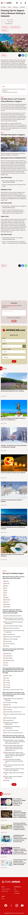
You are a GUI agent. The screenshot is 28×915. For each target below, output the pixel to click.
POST (14, 321)
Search (14, 361)
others (6, 665)
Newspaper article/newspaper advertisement (12, 727)
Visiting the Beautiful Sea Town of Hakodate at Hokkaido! (13, 528)
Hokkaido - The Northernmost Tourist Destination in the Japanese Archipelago (14, 446)
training (7, 646)
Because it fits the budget (11, 639)
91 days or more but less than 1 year (14, 689)
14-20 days (7, 682)
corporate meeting (9, 643)
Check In (4, 343)
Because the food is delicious (12, 628)
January (7, 581)
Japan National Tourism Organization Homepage (14, 699)
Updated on (3, 19)
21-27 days (7, 685)
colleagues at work (9, 660)
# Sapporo (4, 30)
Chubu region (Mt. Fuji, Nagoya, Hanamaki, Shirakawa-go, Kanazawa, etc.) (14, 761)
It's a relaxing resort (10, 634)
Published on (4, 21)
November (7, 604)
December (7, 607)
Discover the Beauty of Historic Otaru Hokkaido (13, 472)
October (7, 602)
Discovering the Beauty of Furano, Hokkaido (12, 391)
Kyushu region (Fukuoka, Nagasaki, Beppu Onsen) (13, 777)
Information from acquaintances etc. (14, 733)
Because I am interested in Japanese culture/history (14, 622)
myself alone (8, 653)
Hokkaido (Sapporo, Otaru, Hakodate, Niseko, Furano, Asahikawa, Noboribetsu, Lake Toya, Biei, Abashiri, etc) (15, 741)
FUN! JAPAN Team (8, 23)
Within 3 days (8, 675)
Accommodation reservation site (13, 712)
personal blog (8, 709)
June (6, 593)
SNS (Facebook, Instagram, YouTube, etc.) (15, 707)
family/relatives (9, 658)
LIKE (5, 55)
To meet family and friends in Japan (13, 626)
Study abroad (8, 641)
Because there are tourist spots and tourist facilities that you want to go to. (14, 618)
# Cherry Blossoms (15, 27)
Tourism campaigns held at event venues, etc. (15, 714)
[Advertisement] (7, 78)
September (7, 600)
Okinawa (7, 780)
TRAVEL (9, 7)
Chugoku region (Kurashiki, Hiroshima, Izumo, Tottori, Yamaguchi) (14, 769)
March (6, 586)
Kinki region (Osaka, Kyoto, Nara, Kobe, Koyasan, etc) (14, 765)
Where (4, 338)
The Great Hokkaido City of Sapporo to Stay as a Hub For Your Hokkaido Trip (13, 419)
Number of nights (6, 349)
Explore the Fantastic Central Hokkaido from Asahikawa (12, 555)
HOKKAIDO (15, 7)
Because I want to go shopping (12, 637)
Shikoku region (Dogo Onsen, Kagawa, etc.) (14, 773)
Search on (4, 355)
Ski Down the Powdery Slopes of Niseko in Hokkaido (12, 500)
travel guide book (9, 720)
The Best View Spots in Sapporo (9, 92)
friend (6, 663)
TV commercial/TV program (12, 730)
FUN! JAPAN (3, 7)
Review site (7, 705)
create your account (11, 305)
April (6, 588)
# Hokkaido (5, 27)
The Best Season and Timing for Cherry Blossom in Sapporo (14, 89)
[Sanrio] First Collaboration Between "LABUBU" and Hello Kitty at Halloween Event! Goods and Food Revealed (20, 851)
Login (3, 305)
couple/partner (9, 656)
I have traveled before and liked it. (13, 616)
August (7, 597)
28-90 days (7, 687)
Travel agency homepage (11, 702)
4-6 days (7, 678)
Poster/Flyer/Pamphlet (10, 718)
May (6, 590)
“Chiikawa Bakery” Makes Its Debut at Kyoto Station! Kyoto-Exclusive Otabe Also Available (20, 862)
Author (2, 23)
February (7, 583)
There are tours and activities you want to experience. (14, 631)
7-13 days (7, 680)
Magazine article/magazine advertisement (11, 723)
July (6, 595)
